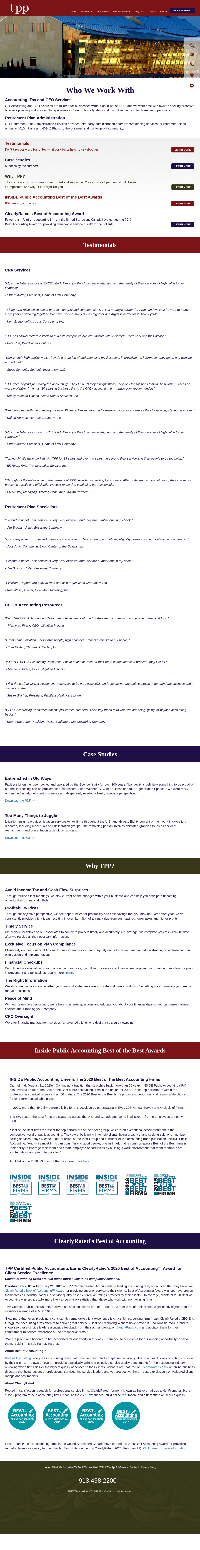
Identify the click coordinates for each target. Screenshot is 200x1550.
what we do (59, 1467)
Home (73, 11)
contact (134, 1467)
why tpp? (111, 1467)
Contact (163, 11)
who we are (74, 1467)
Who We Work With (121, 11)
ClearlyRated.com (128, 1327)
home (47, 1467)
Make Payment (182, 10)
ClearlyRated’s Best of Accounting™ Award (35, 1290)
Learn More (183, 149)
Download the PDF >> (20, 800)
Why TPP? (139, 11)
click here (83, 1161)
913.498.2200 (98, 1480)
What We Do (86, 11)
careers (123, 1467)
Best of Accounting (18, 1358)
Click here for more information (164, 1448)
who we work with (93, 1467)
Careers (152, 11)
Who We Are (102, 11)
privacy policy (149, 1467)
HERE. (69, 972)
